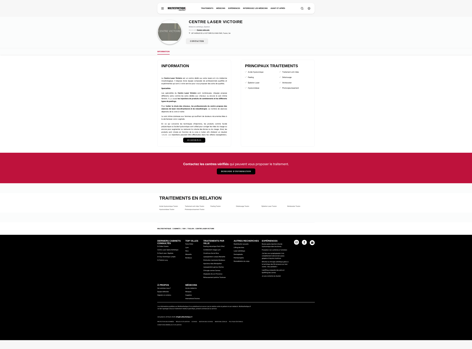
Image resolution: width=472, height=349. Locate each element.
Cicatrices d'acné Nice (211, 253)
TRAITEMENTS (207, 8)
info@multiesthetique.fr (184, 317)
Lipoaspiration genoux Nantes (213, 267)
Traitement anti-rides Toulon (194, 206)
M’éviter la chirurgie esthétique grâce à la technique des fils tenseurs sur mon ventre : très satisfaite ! (275, 264)
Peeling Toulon (215, 206)
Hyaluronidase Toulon (166, 209)
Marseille (188, 254)
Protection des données (165, 321)
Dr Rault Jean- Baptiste (165, 253)
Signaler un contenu (164, 295)
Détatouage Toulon (242, 206)
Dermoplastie (238, 254)
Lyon (187, 247)
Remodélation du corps (241, 261)
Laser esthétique (239, 251)
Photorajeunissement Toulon (194, 209)
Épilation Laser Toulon (269, 206)
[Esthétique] (177, 9)
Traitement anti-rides (290, 72)
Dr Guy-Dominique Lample (166, 257)
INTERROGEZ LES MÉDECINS (255, 8)
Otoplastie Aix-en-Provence (212, 274)
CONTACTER (197, 41)
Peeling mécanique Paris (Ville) (214, 246)
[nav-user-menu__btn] (309, 8)
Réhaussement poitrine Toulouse (214, 277)
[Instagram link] (296, 243)
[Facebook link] (304, 243)
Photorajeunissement (290, 88)
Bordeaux (188, 258)
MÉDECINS (220, 8)
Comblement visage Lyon (212, 250)
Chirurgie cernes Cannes (211, 270)
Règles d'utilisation (183, 321)
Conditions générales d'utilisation (169, 324)
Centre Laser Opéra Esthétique (167, 250)
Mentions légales (221, 321)
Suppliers (188, 295)
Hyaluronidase (253, 88)
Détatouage (287, 77)
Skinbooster (287, 83)
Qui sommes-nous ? (164, 288)
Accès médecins (191, 288)
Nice (187, 251)
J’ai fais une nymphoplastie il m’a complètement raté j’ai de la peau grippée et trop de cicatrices (273, 255)
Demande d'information (236, 171)
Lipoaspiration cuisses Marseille (214, 257)
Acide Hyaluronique (255, 72)
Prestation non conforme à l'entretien (274, 250)
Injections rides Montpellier (212, 263)
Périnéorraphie (239, 258)
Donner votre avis (203, 30)
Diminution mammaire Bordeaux (214, 260)
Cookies (194, 321)
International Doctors (192, 298)
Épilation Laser (253, 83)
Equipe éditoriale (163, 292)
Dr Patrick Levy (162, 260)
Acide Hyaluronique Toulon (168, 206)
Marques (188, 292)
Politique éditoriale (236, 321)
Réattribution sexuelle (241, 244)
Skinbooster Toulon (293, 206)
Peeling (251, 77)
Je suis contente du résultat (271, 276)
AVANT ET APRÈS (278, 8)
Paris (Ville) (189, 244)
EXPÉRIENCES (234, 8)
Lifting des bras (239, 247)
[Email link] (312, 242)
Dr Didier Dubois (163, 246)
